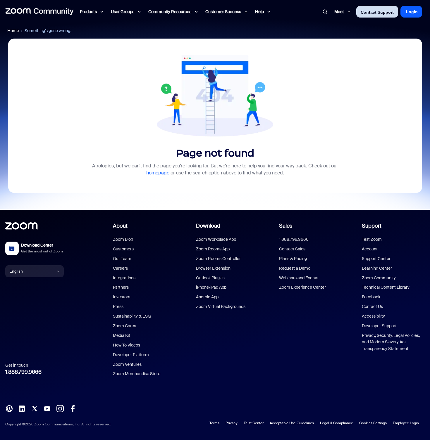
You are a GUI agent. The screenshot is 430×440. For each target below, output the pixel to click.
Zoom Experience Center (302, 287)
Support (371, 225)
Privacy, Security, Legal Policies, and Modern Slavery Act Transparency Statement (391, 342)
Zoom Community (379, 277)
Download (208, 225)
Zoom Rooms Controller (218, 258)
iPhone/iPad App (211, 287)
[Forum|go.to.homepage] (39, 11)
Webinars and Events (298, 277)
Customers (123, 249)
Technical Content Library (386, 287)
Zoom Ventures (127, 364)
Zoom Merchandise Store (136, 373)
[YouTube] (47, 408)
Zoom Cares (124, 325)
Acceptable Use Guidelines (292, 423)
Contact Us (372, 306)
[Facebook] (72, 408)
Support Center (376, 258)
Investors (121, 296)
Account (370, 249)
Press (118, 306)
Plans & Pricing (293, 258)
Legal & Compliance (336, 423)
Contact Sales (292, 249)
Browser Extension (213, 268)
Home (13, 30)
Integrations (124, 277)
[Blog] (9, 408)
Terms (214, 423)
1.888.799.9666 (23, 371)
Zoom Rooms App (213, 249)
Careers (120, 268)
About (120, 225)
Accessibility (373, 316)
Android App (207, 296)
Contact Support (377, 12)
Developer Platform (131, 354)
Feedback (371, 296)
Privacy (232, 423)
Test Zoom (372, 239)
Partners (121, 287)
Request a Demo (294, 268)
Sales (285, 225)
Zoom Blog (123, 239)
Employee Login (406, 423)
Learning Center (377, 268)
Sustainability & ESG (132, 316)
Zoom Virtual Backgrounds (220, 306)
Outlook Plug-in (210, 277)
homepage (157, 173)
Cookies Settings (373, 423)
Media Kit (121, 335)
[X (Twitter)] (34, 408)
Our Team (122, 258)
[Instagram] (60, 408)
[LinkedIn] (21, 408)
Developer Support (379, 325)
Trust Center (254, 423)
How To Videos (126, 345)
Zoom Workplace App (216, 239)
